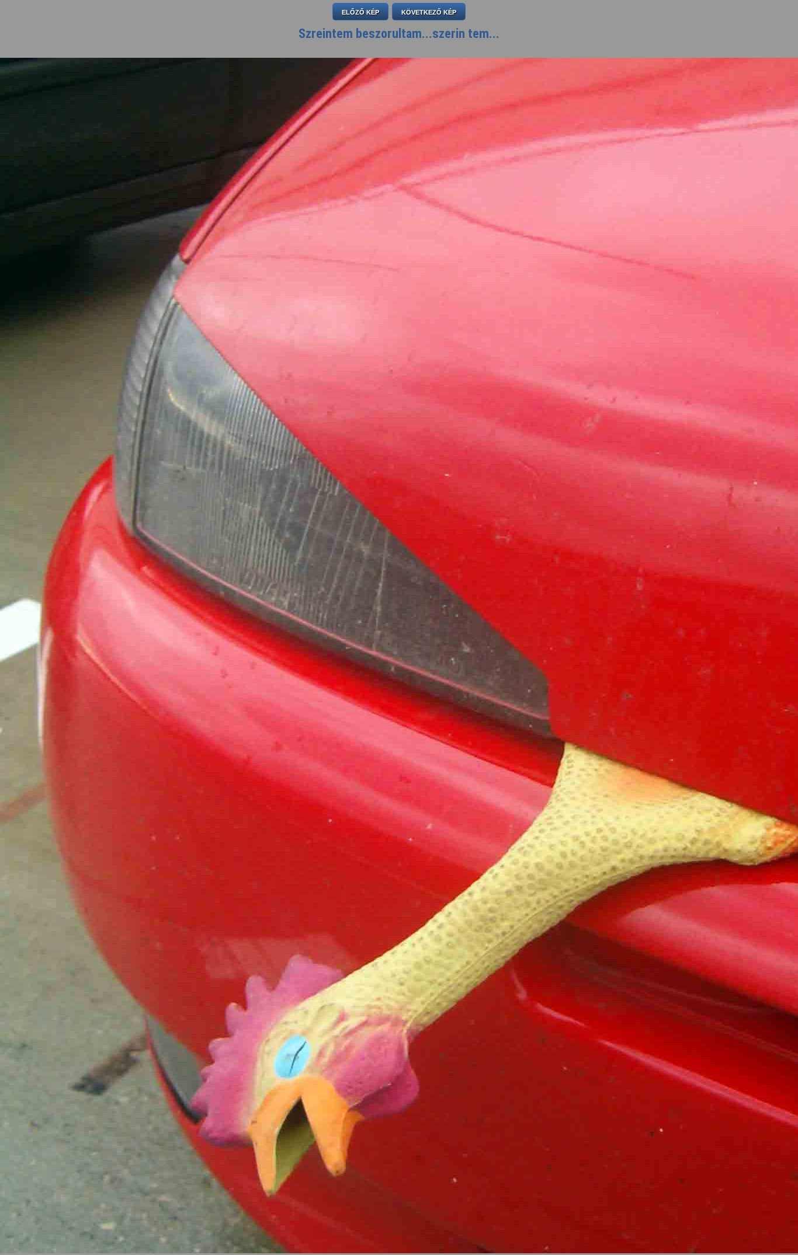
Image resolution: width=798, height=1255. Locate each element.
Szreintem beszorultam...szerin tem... (399, 33)
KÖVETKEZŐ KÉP (428, 12)
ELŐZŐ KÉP (360, 12)
